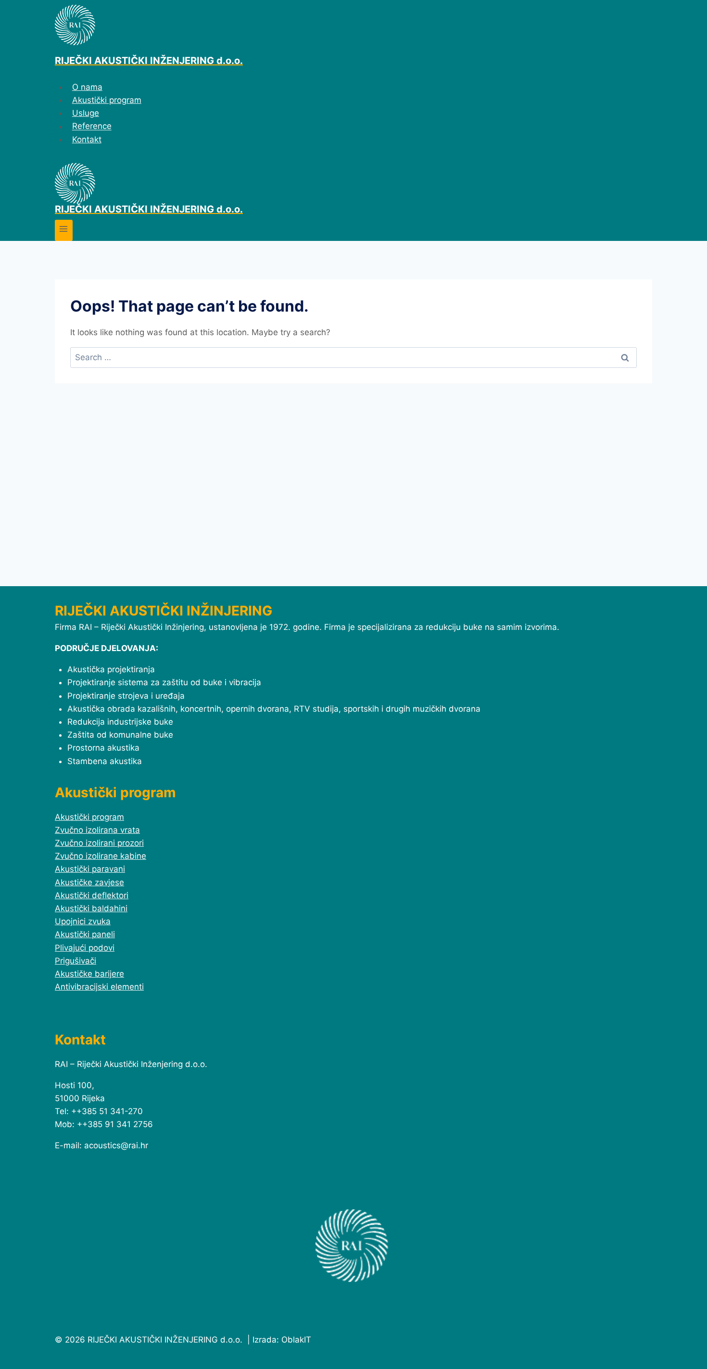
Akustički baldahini (91, 908)
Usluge (85, 113)
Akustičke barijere (89, 974)
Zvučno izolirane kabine (100, 856)
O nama (87, 87)
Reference (92, 126)
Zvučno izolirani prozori (99, 843)
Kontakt (86, 139)
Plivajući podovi (84, 948)
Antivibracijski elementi (99, 987)
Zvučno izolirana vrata (97, 830)
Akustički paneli (85, 934)
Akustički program (106, 100)
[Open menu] (64, 230)
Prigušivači (75, 961)
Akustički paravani (90, 869)
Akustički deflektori (91, 895)
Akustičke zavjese (89, 882)
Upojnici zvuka (83, 921)
